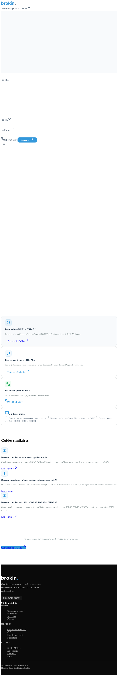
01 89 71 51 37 (16, 402)
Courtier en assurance (16, 629)
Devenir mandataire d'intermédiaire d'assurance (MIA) (72, 418)
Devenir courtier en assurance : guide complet (28, 418)
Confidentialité (19, 668)
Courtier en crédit (15, 635)
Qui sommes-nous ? (15, 611)
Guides (5, 80)
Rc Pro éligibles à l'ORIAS (14, 8)
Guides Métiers (13, 648)
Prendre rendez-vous (36, 547)
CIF (9, 632)
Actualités (11, 616)
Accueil (4, 34)
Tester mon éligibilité (17, 372)
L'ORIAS (11, 654)
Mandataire (12, 638)
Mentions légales (7, 668)
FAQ (9, 656)
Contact (10, 619)
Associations (12, 651)
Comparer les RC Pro (16, 341)
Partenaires (12, 614)
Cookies (27, 668)
